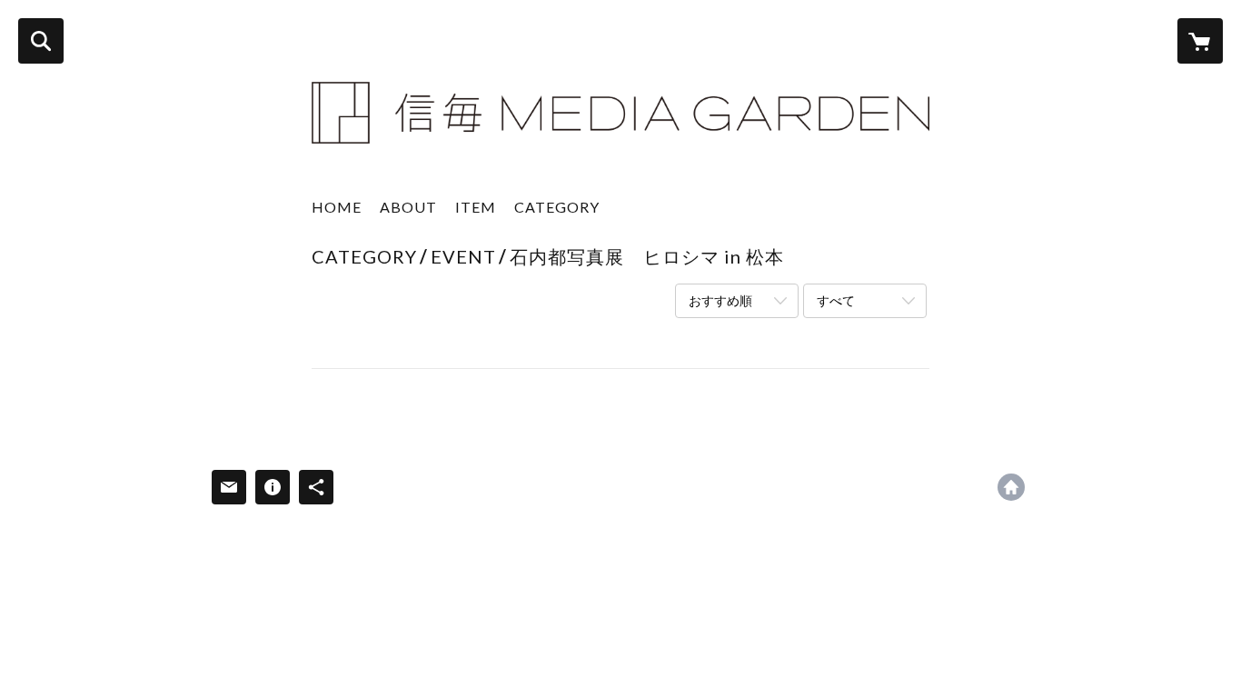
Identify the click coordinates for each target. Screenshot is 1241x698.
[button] (557, 211)
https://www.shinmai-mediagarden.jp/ (1011, 487)
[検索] (41, 41)
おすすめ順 (720, 300)
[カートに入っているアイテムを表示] (1200, 41)
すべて (836, 300)
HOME (337, 206)
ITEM (475, 206)
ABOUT (408, 206)
